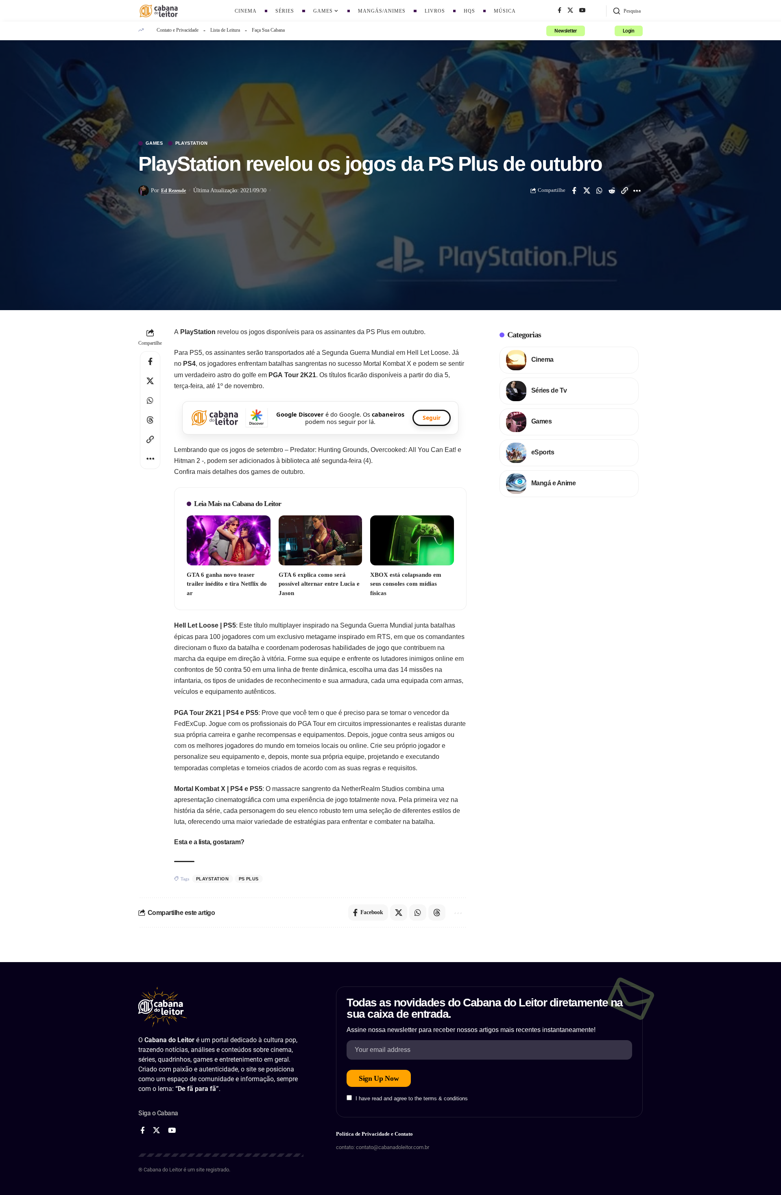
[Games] (516, 422)
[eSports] (516, 453)
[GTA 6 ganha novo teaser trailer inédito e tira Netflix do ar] (229, 540)
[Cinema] (516, 360)
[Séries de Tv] (516, 391)
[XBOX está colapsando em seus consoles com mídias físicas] (412, 540)
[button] (627, 11)
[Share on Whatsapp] (599, 190)
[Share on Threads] (150, 420)
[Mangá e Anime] (516, 484)
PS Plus (249, 878)
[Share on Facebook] (574, 190)
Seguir (432, 418)
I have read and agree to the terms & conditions (412, 1098)
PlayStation (191, 143)
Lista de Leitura (225, 30)
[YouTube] (582, 10)
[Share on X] (586, 190)
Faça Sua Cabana (268, 30)
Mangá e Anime (553, 483)
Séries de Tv (549, 390)
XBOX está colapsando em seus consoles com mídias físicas (405, 583)
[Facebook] (559, 10)
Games (154, 143)
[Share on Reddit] (611, 190)
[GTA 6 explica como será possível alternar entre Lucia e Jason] (320, 540)
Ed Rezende (173, 190)
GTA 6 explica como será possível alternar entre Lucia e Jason (319, 583)
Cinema (542, 359)
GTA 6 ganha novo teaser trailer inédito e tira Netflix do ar (227, 583)
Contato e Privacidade (178, 30)
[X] (570, 10)
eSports (542, 452)
